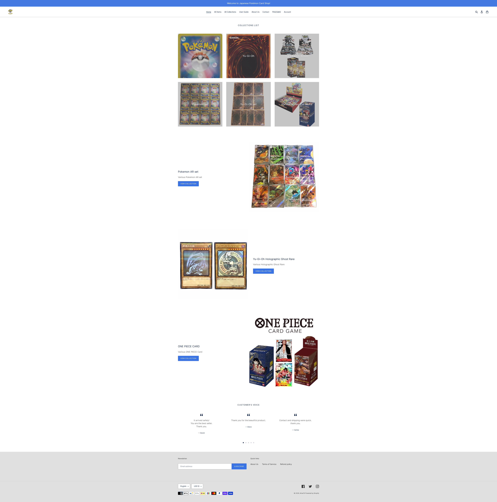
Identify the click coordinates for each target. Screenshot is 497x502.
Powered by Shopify (312, 493)
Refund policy (286, 464)
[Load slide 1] (243, 442)
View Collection (188, 184)
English (183, 486)
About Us (254, 464)
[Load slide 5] (253, 442)
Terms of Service (269, 464)
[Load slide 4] (251, 442)
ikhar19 (302, 493)
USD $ (196, 486)
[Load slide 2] (246, 442)
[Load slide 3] (248, 442)
